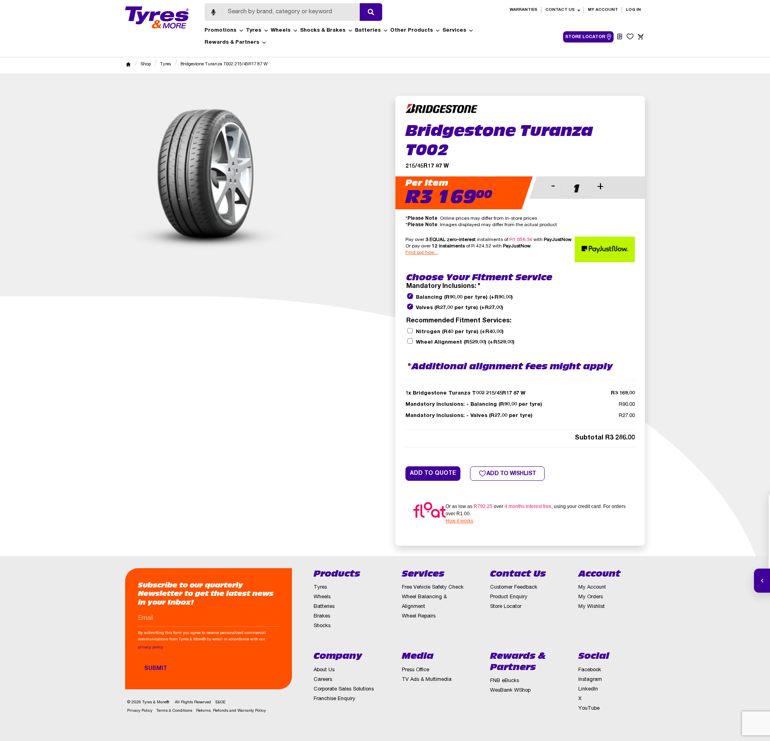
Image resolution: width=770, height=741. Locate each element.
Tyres (253, 30)
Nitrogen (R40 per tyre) (460, 332)
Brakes (322, 616)
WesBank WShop (510, 690)
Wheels (280, 30)
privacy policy (150, 648)
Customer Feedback (513, 587)
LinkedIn (588, 689)
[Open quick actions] (762, 581)
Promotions (220, 30)
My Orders (590, 597)
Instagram (590, 679)
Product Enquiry (508, 597)
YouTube (589, 708)
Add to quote (433, 473)
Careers (323, 679)
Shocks (322, 626)
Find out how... (421, 252)
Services (454, 30)
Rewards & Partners (232, 42)
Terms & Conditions (174, 711)
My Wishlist (591, 606)
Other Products (411, 30)
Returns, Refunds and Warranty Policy (231, 711)
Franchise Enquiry (334, 699)
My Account (603, 10)
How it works (459, 521)
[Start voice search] (213, 12)
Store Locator (505, 606)
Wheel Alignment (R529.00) (465, 342)
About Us (324, 670)
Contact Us (560, 10)
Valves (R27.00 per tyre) (459, 308)
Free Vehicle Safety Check (433, 587)
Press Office (415, 670)
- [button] (553, 186)
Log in (633, 10)
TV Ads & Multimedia (427, 679)
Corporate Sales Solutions (344, 689)
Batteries (368, 30)
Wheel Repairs (419, 616)
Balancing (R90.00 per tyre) (464, 297)
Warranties (523, 10)
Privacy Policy (139, 711)
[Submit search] (371, 12)
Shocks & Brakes (322, 30)
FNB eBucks (504, 681)
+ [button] (600, 186)
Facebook (589, 670)
